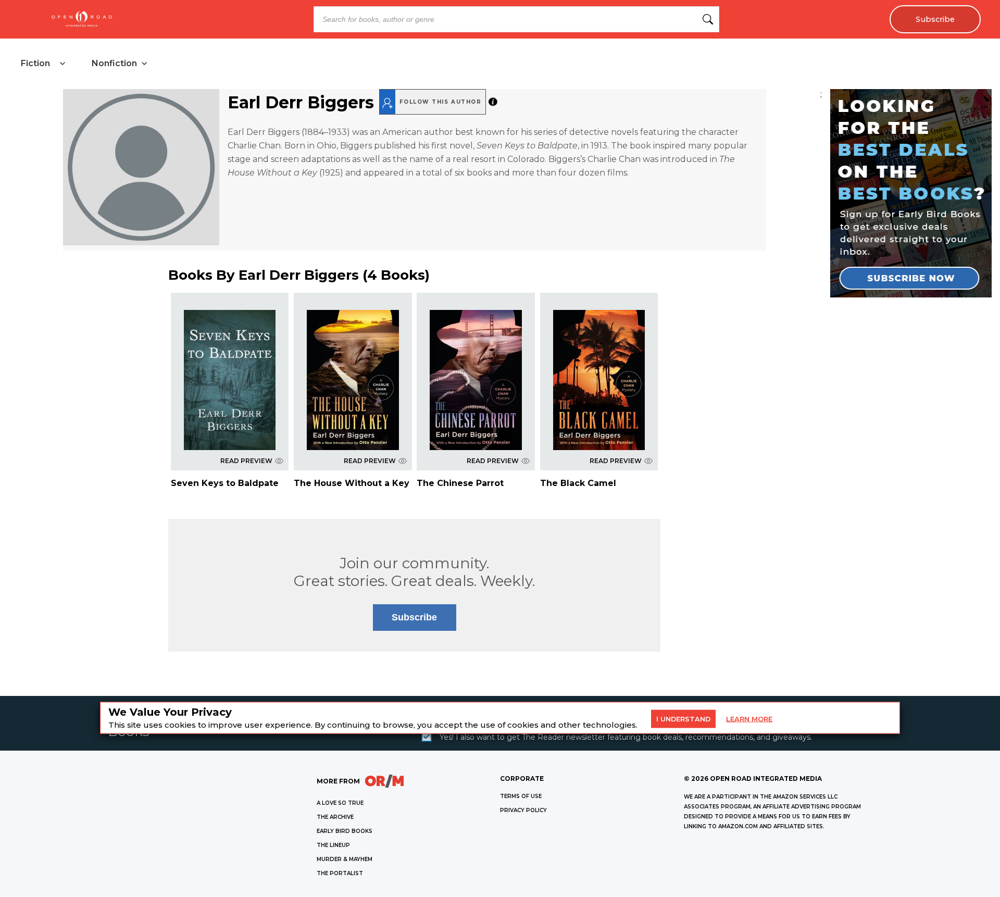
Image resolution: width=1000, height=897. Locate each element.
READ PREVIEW (246, 461)
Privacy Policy (523, 810)
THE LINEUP (333, 845)
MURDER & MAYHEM (344, 859)
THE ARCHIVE (335, 817)
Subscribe (935, 19)
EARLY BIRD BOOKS (344, 831)
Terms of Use (521, 796)
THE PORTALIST (340, 873)
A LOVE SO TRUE (340, 803)
